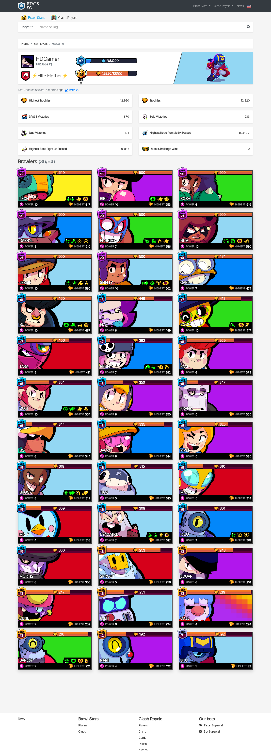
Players (82, 725)
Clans (142, 731)
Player (26, 27)
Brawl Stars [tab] (36, 17)
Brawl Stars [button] (200, 6)
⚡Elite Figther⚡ (50, 76)
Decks (143, 744)
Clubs (82, 731)
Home (25, 44)
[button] (249, 6)
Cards (142, 738)
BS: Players (40, 44)
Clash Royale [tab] (67, 17)
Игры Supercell (213, 725)
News (240, 6)
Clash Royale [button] (222, 6)
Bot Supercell (212, 731)
